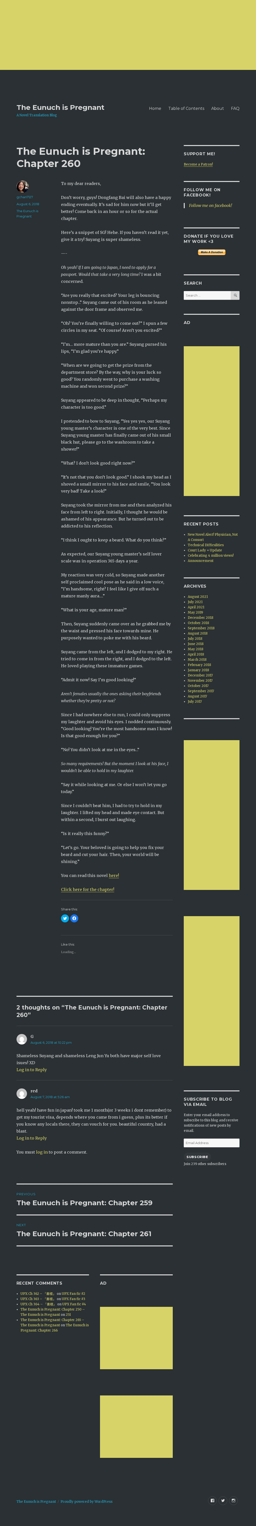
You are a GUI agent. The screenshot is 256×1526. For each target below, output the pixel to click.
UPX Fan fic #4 (74, 1304)
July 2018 (195, 639)
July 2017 (195, 701)
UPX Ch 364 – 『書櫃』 (38, 1304)
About (217, 108)
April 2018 (196, 654)
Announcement (201, 561)
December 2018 (200, 618)
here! (114, 875)
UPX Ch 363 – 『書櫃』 (38, 1299)
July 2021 (195, 602)
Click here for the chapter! (87, 889)
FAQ (235, 108)
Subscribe (197, 1157)
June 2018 (196, 644)
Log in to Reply (31, 1069)
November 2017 (200, 680)
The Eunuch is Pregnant (60, 107)
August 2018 (198, 633)
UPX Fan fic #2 (73, 1294)
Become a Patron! (198, 164)
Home (155, 108)
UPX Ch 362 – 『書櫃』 (38, 1294)
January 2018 (198, 670)
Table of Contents (186, 108)
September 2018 (201, 628)
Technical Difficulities (206, 545)
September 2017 (201, 691)
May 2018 (195, 649)
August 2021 (198, 597)
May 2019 (195, 612)
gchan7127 (24, 197)
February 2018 (199, 665)
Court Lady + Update (205, 550)
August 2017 (197, 696)
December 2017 (200, 675)
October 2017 (198, 686)
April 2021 (196, 607)
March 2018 (197, 660)
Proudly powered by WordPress (86, 1502)
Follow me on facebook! (210, 205)
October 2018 (198, 623)
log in (42, 1152)
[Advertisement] (128, 35)
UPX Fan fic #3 (73, 1299)
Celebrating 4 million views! (211, 555)
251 (68, 1315)
